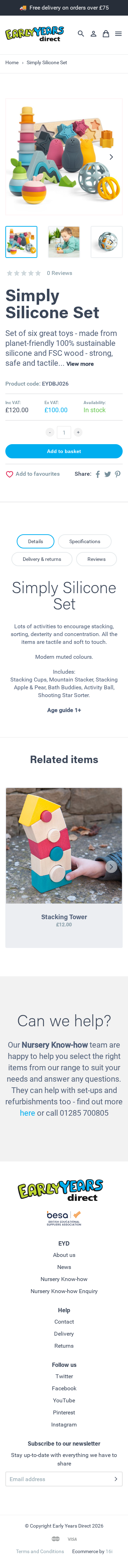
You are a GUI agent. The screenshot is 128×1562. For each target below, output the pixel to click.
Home (11, 62)
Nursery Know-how (64, 1279)
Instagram (64, 1424)
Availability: (95, 402)
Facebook (64, 1388)
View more (80, 363)
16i (109, 1551)
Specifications (84, 541)
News (64, 1267)
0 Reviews (59, 273)
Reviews (96, 559)
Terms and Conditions (40, 1551)
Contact (64, 1321)
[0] (9, 273)
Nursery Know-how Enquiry (64, 1291)
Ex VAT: (51, 402)
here (27, 1113)
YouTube (64, 1400)
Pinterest (64, 1412)
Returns (64, 1345)
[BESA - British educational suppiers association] (64, 1219)
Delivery (64, 1333)
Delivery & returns (42, 559)
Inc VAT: (13, 402)
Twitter (64, 1376)
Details (35, 541)
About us (64, 1255)
